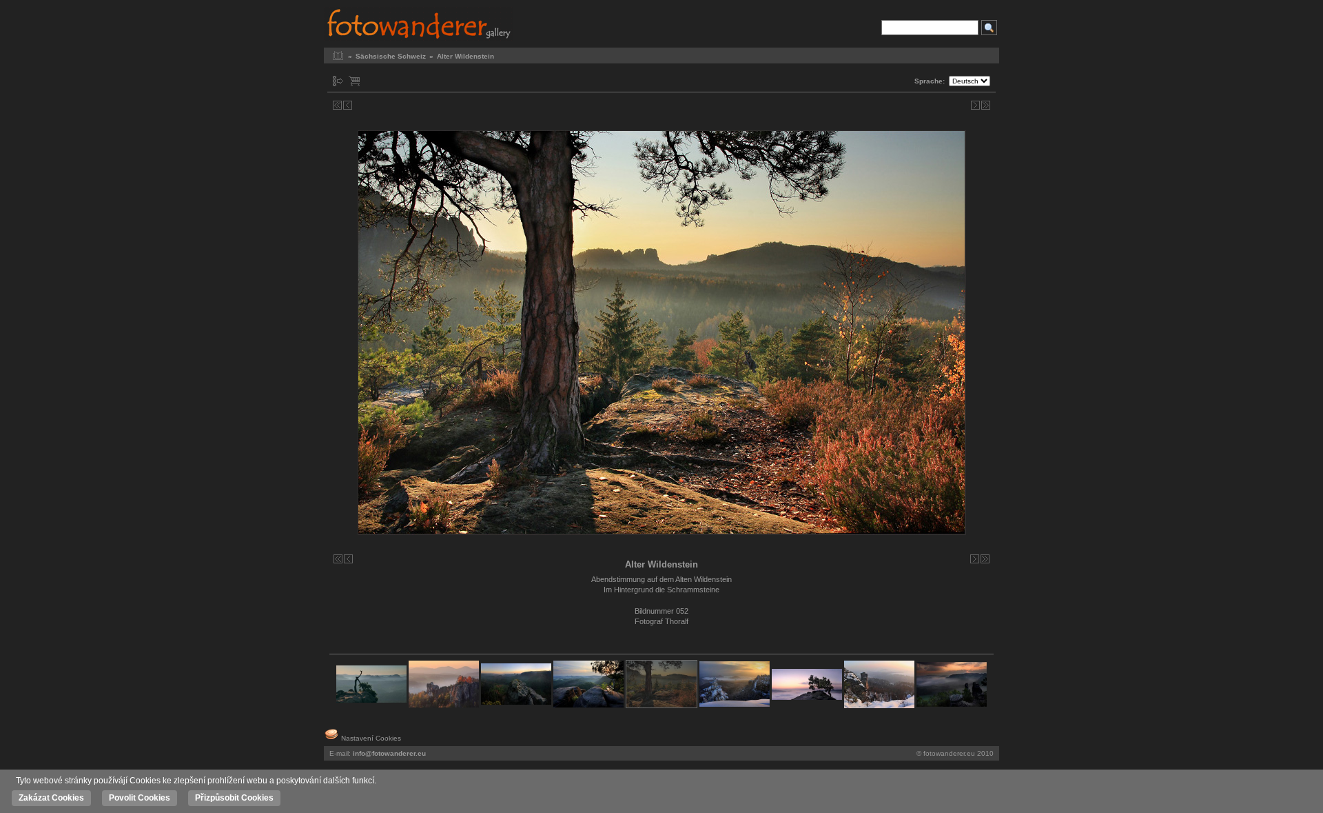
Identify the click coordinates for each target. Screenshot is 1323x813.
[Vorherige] (347, 105)
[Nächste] (975, 105)
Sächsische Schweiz (391, 56)
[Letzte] (986, 105)
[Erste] (337, 105)
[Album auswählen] (338, 81)
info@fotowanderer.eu (389, 753)
